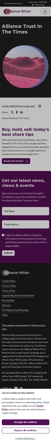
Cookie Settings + (25, 438)
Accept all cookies (25, 422)
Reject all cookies (25, 430)
